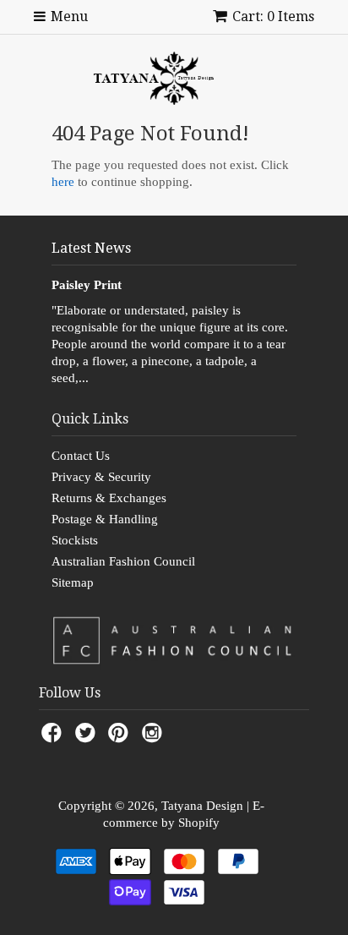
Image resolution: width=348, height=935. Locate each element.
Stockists (75, 540)
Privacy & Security (101, 477)
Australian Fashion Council (123, 561)
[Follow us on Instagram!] (154, 737)
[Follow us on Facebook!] (54, 737)
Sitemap (73, 582)
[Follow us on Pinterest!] (120, 737)
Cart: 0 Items (273, 16)
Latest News (91, 248)
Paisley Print (87, 285)
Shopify (199, 822)
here (63, 182)
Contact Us (81, 455)
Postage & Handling (105, 519)
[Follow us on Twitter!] (88, 737)
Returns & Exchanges (109, 498)
